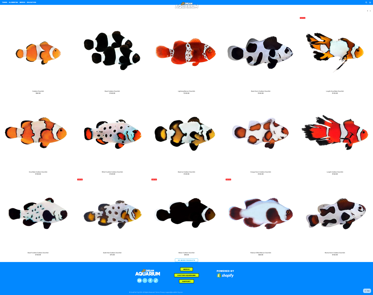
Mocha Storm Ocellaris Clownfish (335, 253)
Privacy (162, 292)
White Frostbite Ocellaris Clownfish (112, 172)
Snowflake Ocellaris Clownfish (38, 172)
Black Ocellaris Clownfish (112, 91)
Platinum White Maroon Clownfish (260, 253)
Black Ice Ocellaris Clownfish (186, 172)
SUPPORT (186, 281)
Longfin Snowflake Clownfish (335, 91)
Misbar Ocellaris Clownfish (187, 253)
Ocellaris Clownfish (38, 91)
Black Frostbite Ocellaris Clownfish (38, 253)
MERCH (186, 269)
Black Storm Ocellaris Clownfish (260, 91)
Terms (157, 292)
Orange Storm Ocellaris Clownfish (260, 172)
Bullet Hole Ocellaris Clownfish (112, 253)
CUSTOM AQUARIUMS (186, 275)
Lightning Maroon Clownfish (186, 91)
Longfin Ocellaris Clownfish (335, 172)
